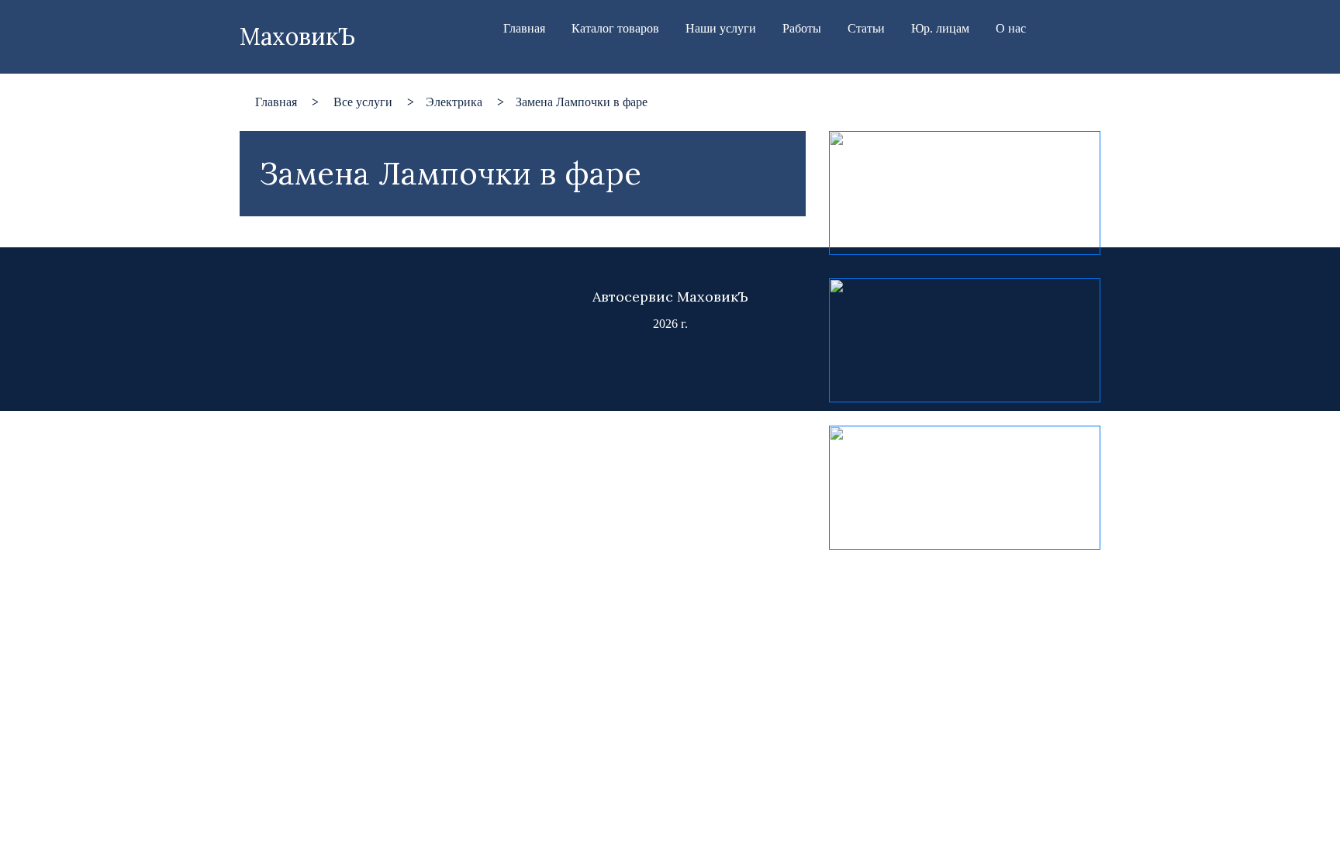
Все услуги (362, 102)
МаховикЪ (297, 36)
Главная (524, 28)
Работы (801, 28)
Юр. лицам (940, 28)
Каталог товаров (615, 28)
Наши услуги (721, 28)
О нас (1011, 28)
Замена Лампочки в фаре (582, 102)
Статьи (866, 28)
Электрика (454, 102)
